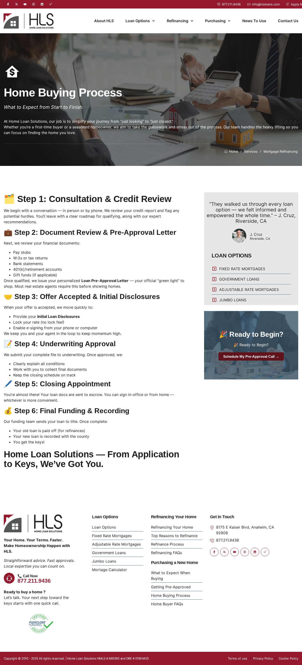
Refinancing (177, 20)
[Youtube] (25, 4)
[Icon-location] (50, 4)
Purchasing (215, 20)
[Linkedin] (42, 4)
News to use (254, 20)
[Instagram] (33, 4)
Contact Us (288, 20)
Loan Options (138, 20)
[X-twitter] (16, 4)
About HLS (104, 20)
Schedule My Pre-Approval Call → (251, 356)
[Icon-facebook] (8, 4)
